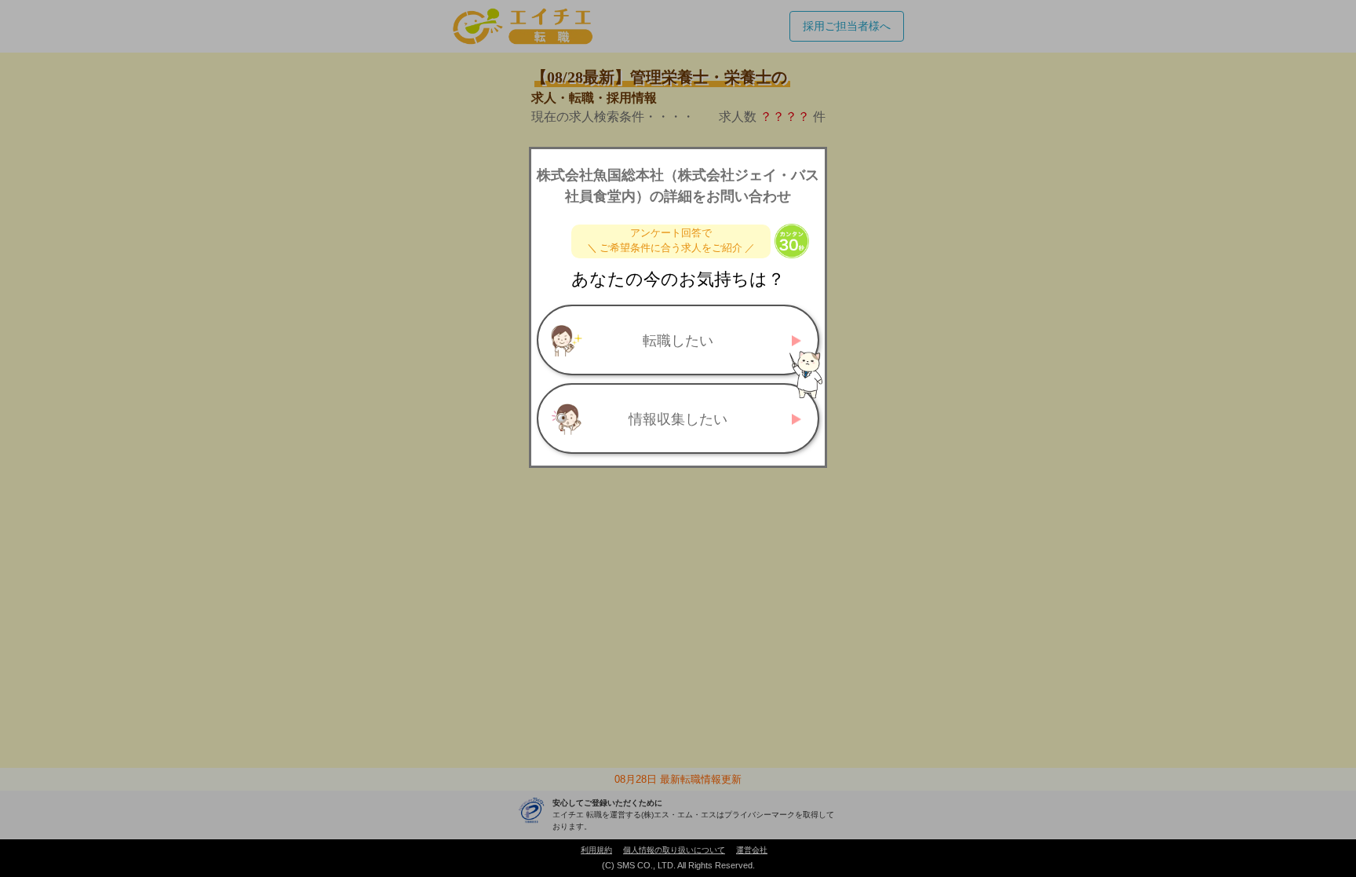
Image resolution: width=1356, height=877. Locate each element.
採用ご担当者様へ (847, 26)
